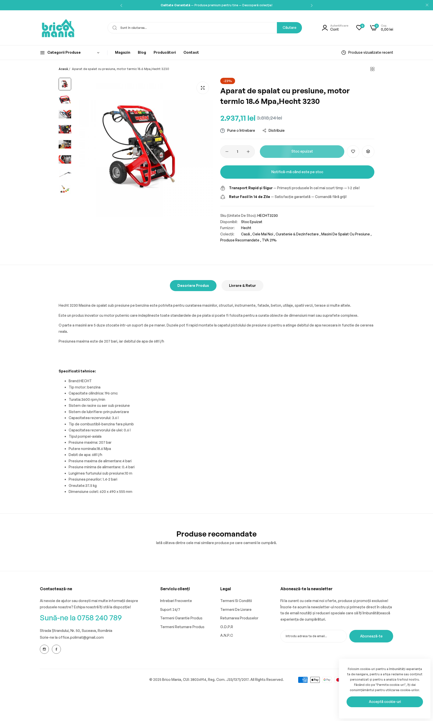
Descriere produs (193, 285)
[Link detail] (44, 649)
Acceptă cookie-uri (385, 701)
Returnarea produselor (239, 618)
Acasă (63, 69)
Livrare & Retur (242, 285)
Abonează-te (371, 636)
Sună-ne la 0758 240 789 (81, 617)
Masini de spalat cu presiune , (346, 234)
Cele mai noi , (263, 234)
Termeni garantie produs (181, 618)
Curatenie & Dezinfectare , (298, 234)
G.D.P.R (226, 627)
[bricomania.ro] (58, 28)
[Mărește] (202, 88)
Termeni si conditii (236, 601)
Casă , (246, 234)
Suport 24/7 (170, 609)
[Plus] (248, 151)
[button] (121, 5)
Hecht (246, 228)
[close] (427, 5)
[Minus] (227, 151)
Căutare (289, 27)
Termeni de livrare (236, 609)
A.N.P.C (226, 635)
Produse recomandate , (240, 240)
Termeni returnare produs (182, 627)
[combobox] (204, 27)
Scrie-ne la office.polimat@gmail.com (72, 637)
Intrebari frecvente (176, 601)
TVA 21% (269, 240)
